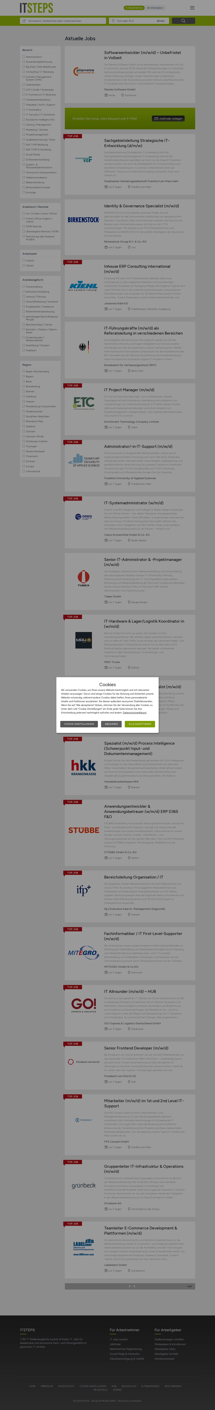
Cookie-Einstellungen (79, 724)
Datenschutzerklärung (134, 712)
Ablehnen (111, 724)
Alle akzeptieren (140, 724)
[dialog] (107, 705)
